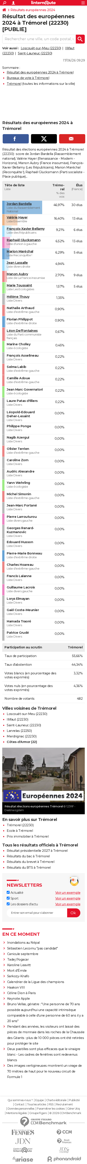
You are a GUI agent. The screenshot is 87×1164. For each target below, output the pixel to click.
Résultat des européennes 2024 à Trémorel (40, 72)
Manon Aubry (17, 274)
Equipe (39, 1100)
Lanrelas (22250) (19, 731)
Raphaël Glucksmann (23, 240)
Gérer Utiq (73, 1108)
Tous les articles (36, 1104)
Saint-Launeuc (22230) (35, 53)
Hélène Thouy (18, 297)
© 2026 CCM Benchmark (65, 1113)
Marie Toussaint (19, 285)
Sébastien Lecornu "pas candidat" (32, 948)
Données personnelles (21, 1108)
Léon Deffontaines (22, 331)
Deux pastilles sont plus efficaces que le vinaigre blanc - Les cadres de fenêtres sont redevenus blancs (43, 1054)
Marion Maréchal (20, 251)
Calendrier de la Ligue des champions (35, 982)
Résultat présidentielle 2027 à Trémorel (37, 851)
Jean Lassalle (17, 263)
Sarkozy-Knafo (18, 976)
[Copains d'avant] (23, 1150)
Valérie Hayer (17, 217)
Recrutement (64, 1104)
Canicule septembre (22, 954)
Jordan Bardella (19, 204)
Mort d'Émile (17, 971)
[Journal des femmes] (23, 1132)
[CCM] (64, 1132)
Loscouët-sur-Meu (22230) (41, 48)
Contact (19, 1104)
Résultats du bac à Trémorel (28, 856)
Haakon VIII (16, 987)
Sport (14, 898)
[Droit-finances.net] (64, 1141)
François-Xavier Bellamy (26, 229)
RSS (51, 1104)
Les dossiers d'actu (24, 904)
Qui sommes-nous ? (20, 1100)
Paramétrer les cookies (50, 1108)
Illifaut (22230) (17, 719)
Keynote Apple (18, 999)
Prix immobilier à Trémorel (27, 836)
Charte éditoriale (56, 1100)
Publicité (74, 1100)
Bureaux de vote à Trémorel (28, 78)
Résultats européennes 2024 (32, 10)
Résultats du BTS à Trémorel (29, 868)
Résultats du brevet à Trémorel (30, 862)
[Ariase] (23, 1159)
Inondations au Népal (23, 943)
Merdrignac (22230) (21, 736)
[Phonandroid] (64, 1159)
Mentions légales (16, 1113)
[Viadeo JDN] (64, 1150)
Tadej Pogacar (18, 959)
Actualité (16, 893)
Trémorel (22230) (20, 825)
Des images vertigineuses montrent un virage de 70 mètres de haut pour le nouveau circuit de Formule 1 (44, 1071)
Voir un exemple (68, 893)
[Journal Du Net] (23, 1141)
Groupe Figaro (38, 1113)
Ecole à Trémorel (20, 831)
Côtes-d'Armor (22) (22, 742)
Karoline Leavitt (19, 965)
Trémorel (14, 84)
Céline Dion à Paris (21, 993)
